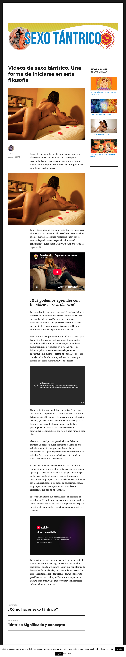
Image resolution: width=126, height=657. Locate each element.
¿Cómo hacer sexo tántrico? (100, 134)
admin (11, 153)
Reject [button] (58, 654)
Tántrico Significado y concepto (101, 114)
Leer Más (67, 653)
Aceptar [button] (120, 649)
